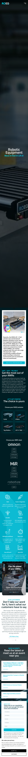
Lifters (17, 419)
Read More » (5, 669)
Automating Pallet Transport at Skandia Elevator (13, 675)
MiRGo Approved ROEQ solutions (12, 694)
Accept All (14, 750)
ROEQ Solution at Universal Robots (12, 685)
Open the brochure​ (14, 587)
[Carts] (12, 419)
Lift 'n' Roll (18, 430)
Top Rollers (7, 430)
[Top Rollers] (12, 430)
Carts (5, 419)
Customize (14, 754)
